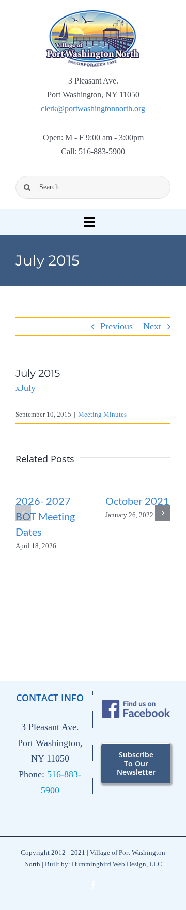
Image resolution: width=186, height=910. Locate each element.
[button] (23, 513)
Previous (116, 326)
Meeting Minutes (102, 414)
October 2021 (137, 500)
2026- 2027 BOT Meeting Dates (45, 516)
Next (152, 326)
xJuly (26, 388)
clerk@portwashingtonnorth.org (93, 108)
